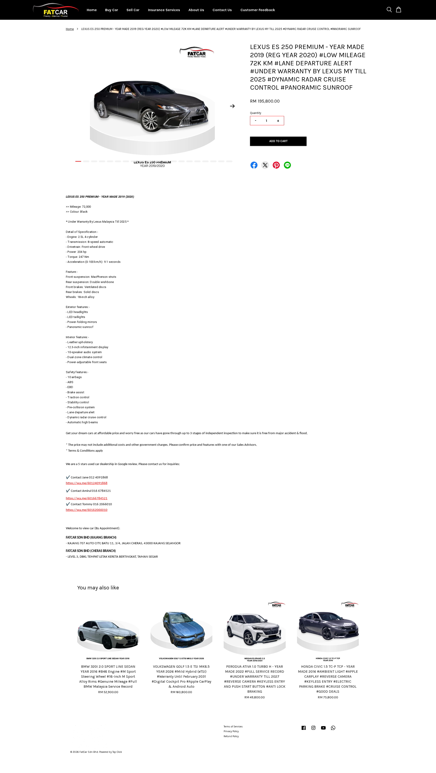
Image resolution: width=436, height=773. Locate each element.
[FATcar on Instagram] (313, 730)
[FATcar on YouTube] (323, 730)
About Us (196, 10)
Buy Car (111, 10)
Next (232, 106)
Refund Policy (231, 736)
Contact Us (222, 10)
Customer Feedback (257, 10)
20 (229, 161)
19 (221, 161)
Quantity (255, 113)
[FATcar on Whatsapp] (333, 730)
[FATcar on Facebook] (303, 730)
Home (92, 10)
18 (213, 161)
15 (189, 161)
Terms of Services (233, 726)
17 (205, 161)
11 (158, 161)
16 (197, 161)
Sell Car (132, 10)
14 (181, 161)
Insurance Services (164, 10)
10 (150, 161)
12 (165, 161)
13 (173, 161)
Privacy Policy (231, 731)
